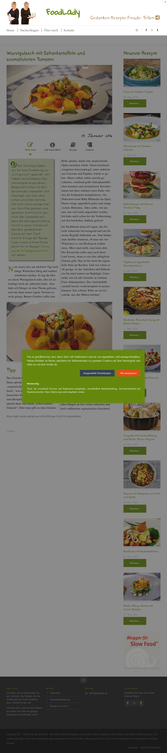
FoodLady (63, 11)
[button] (97, 373)
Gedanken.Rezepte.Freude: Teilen (122, 19)
